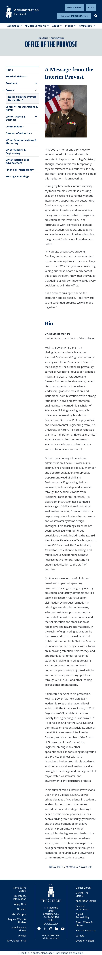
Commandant (14, 126)
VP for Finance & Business (16, 118)
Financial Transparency (20, 169)
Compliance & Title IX (18, 929)
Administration (26, 10)
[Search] (95, 16)
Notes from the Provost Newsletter (22, 98)
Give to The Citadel (82, 894)
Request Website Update (17, 921)
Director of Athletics (18, 133)
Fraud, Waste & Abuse (84, 924)
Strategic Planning (17, 176)
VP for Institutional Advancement (17, 161)
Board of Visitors (16, 76)
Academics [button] (13, 26)
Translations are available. (69, 952)
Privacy (22, 935)
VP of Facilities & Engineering (16, 151)
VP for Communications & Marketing (21, 141)
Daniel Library (83, 887)
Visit (91, 7)
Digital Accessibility (82, 916)
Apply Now (74, 7)
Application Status (86, 900)
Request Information (74, 15)
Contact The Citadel (19, 889)
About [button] (55, 26)
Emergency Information (19, 897)
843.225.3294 (51, 923)
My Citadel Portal (16, 940)
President (11, 83)
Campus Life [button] (85, 26)
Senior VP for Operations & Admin (22, 108)
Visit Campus (19, 914)
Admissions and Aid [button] (35, 26)
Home (9, 69)
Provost (10, 90)
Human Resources (86, 930)
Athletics (21, 909)
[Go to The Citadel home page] (9, 12)
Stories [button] (69, 26)
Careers (80, 935)
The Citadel (54, 935)
